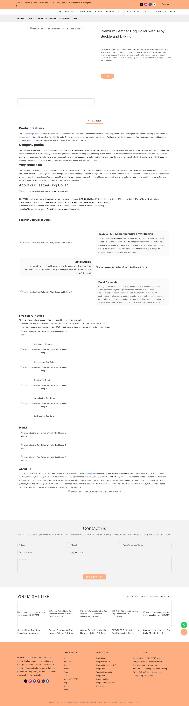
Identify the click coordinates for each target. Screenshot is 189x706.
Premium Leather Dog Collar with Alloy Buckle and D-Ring (53, 18)
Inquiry (107, 76)
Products (130, 596)
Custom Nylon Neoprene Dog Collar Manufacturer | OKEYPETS (157, 632)
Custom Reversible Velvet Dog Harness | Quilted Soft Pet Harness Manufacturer (94, 632)
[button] (174, 12)
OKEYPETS (21, 18)
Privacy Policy (134, 702)
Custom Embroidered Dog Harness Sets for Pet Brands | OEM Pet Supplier (62, 632)
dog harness (90, 473)
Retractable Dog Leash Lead (160, 596)
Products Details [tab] (95, 121)
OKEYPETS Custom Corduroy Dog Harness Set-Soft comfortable (125, 632)
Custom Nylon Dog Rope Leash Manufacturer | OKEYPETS (28, 632)
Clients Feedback (141, 596)
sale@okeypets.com (148, 665)
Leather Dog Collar (30, 134)
